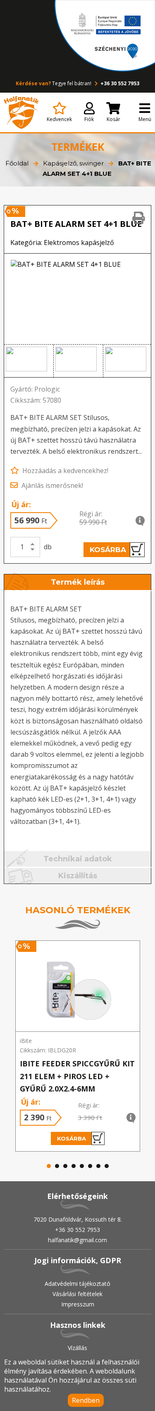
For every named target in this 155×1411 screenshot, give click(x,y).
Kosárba (108, 550)
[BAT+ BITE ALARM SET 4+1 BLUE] (78, 299)
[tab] (77, 582)
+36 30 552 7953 (119, 83)
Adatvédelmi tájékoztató (77, 1283)
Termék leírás (78, 582)
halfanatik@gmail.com (77, 1240)
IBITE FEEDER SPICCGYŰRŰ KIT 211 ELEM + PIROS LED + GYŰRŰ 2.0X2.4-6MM (77, 1076)
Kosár (113, 119)
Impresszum (77, 1304)
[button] (29, 361)
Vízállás (77, 1348)
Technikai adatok (77, 858)
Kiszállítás (77, 875)
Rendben (86, 1400)
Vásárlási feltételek (77, 1294)
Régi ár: (91, 513)
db (48, 546)
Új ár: (21, 504)
